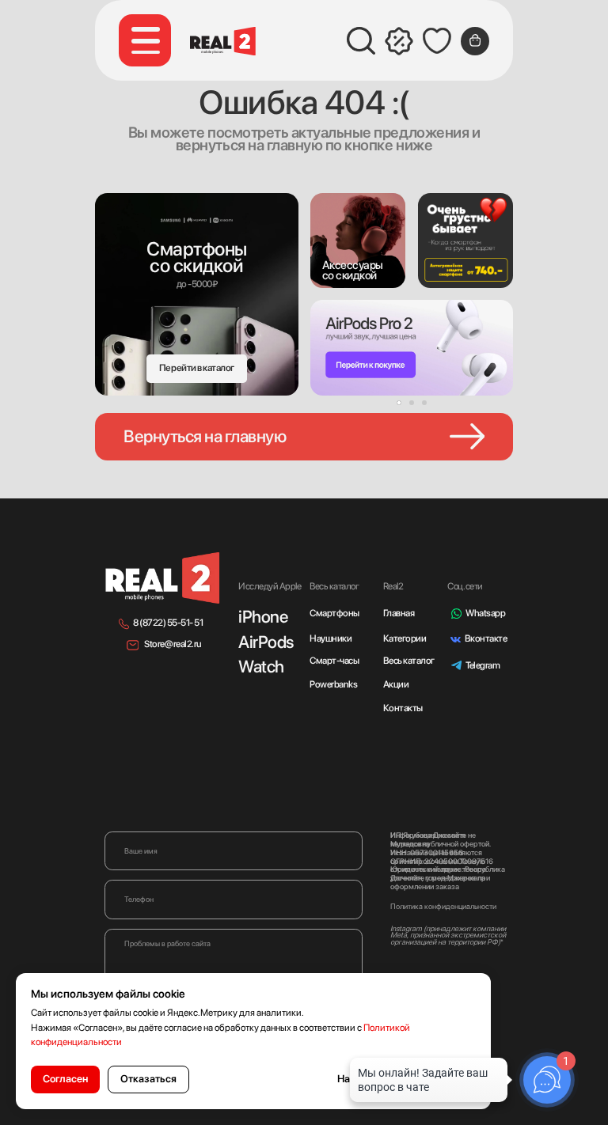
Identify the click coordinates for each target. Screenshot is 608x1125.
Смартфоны (334, 613)
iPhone (262, 616)
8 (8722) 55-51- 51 (168, 622)
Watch (261, 666)
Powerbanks (333, 684)
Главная (399, 613)
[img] (357, 240)
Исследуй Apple (269, 586)
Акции (396, 684)
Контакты (403, 708)
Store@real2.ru (172, 644)
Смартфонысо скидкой (196, 257)
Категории (405, 638)
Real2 (393, 586)
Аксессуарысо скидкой (352, 270)
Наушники (331, 638)
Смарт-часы (334, 660)
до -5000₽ (197, 284)
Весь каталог (409, 660)
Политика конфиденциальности (443, 906)
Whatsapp (485, 613)
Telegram (483, 665)
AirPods (266, 641)
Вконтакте (486, 638)
